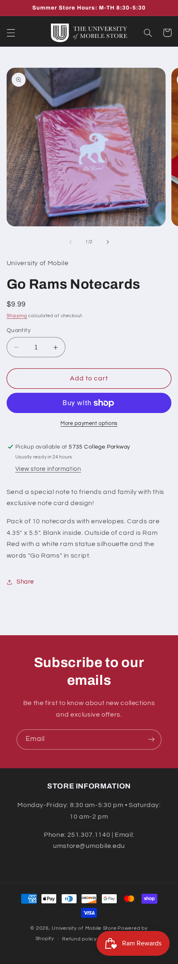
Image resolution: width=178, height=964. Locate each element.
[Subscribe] (151, 739)
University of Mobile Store (84, 928)
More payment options (89, 423)
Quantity (19, 330)
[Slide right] (108, 242)
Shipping (17, 315)
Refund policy (79, 939)
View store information (48, 469)
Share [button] (25, 582)
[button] (10, 32)
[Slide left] (70, 242)
